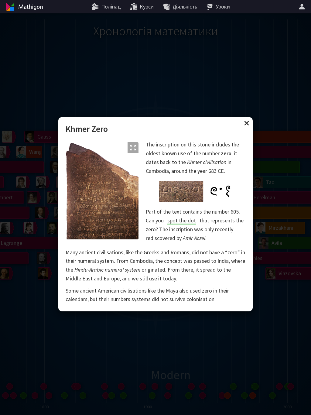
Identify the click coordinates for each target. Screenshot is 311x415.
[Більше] (303, 6)
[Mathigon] (23, 6)
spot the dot (181, 220)
